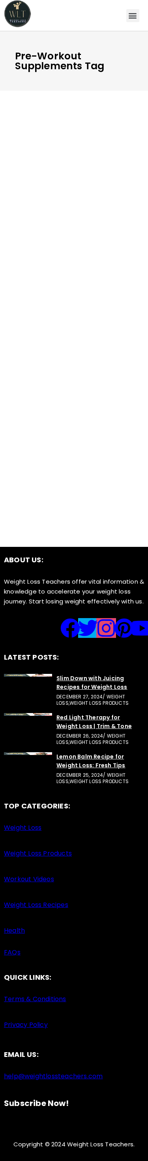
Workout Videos (29, 879)
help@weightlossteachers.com (53, 1076)
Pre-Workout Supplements (63, 425)
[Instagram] (106, 628)
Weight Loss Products (38, 853)
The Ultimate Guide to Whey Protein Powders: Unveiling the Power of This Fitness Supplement (69, 191)
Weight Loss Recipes (36, 904)
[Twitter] (88, 628)
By (37, 217)
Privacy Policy (26, 1024)
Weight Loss (77, 414)
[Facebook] (70, 628)
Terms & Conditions (35, 999)
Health (14, 930)
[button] (132, 15)
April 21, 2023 (34, 414)
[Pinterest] (124, 628)
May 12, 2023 (32, 164)
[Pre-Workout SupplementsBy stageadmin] (74, 405)
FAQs (12, 952)
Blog (61, 164)
